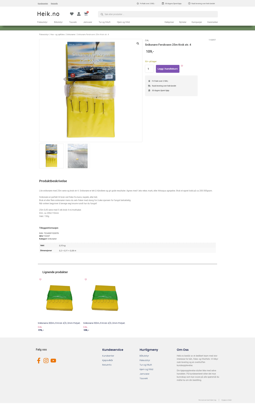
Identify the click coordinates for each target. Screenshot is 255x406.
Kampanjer (197, 22)
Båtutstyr (58, 22)
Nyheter (182, 22)
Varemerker (212, 22)
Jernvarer (87, 22)
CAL (147, 40)
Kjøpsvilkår (107, 360)
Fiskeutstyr (42, 22)
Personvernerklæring (207, 400)
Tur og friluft (104, 22)
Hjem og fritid (123, 22)
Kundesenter (43, 4)
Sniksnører (70, 34)
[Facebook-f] (39, 360)
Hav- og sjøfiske (57, 34)
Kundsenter (108, 355)
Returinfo (54, 4)
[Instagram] (46, 360)
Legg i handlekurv (168, 68)
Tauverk (73, 22)
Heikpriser (169, 22)
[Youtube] (53, 360)
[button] (137, 43)
